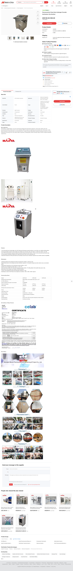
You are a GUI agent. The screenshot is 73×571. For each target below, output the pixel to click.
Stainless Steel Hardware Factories (43, 554)
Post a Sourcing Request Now (34, 484)
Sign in (71, 3)
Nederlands (38, 564)
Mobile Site (61, 562)
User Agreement (42, 566)
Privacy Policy (53, 566)
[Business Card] (70, 96)
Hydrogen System (15, 556)
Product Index (56, 562)
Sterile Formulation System (6, 543)
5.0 (57, 93)
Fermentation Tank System (41, 541)
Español (13, 564)
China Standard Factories (30, 554)
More (2, 558)
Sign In (44, 86)
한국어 (46, 564)
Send (11, 484)
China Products (14, 562)
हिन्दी (51, 564)
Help (52, 5)
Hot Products (9, 562)
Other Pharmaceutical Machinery (60, 543)
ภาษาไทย (55, 564)
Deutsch (34, 564)
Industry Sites (44, 562)
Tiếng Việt (62, 564)
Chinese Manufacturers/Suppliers (23, 562)
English (10, 564)
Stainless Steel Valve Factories (17, 554)
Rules (71, 5)
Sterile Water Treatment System (24, 543)
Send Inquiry (49, 23)
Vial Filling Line (3, 541)
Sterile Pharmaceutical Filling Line (25, 541)
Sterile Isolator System (58, 541)
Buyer (47, 5)
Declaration (48, 566)
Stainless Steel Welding (6, 554)
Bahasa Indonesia (68, 564)
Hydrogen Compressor (6, 556)
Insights (65, 562)
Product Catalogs (17, 538)
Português (17, 564)
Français (21, 564)
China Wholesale (31, 562)
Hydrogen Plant (54, 554)
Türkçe (59, 564)
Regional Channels (50, 562)
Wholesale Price (38, 562)
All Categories (5, 5)
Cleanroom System (39, 543)
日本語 (49, 564)
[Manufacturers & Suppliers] (7, 2)
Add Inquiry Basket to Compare (21, 41)
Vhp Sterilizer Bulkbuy (33, 556)
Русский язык (26, 564)
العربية (43, 564)
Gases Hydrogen (62, 554)
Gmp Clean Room (24, 556)
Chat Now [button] (65, 23)
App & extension (58, 5)
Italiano (31, 564)
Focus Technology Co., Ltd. (29, 566)
